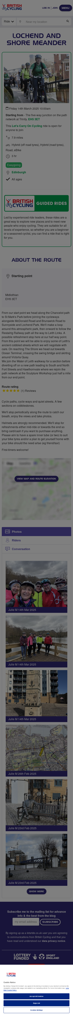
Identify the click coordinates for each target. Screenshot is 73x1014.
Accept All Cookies (36, 996)
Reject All (36, 1003)
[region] (36, 989)
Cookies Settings (36, 1010)
